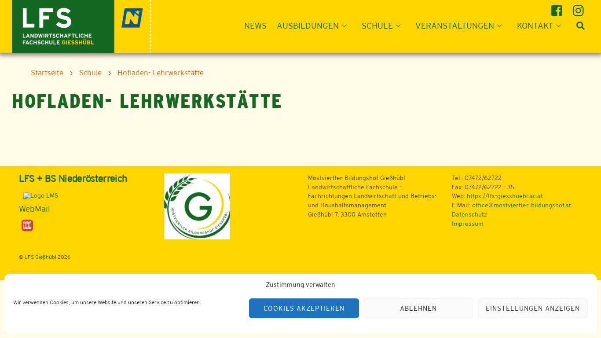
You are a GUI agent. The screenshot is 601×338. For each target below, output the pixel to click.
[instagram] (579, 7)
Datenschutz (469, 214)
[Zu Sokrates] (27, 224)
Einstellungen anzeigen (532, 308)
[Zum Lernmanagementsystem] (38, 195)
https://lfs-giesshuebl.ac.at (505, 195)
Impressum (468, 223)
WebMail (34, 208)
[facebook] (558, 7)
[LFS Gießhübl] (81, 25)
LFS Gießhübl (40, 257)
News (255, 25)
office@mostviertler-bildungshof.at (521, 205)
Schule (377, 25)
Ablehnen (418, 308)
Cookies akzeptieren (304, 308)
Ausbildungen (308, 25)
